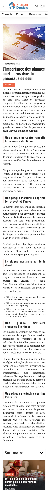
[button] (41, 453)
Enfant (10, 474)
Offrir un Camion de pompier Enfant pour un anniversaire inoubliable (21, 481)
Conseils (9, 85)
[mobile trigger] (5, 6)
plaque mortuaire (12, 150)
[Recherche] (36, 6)
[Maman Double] (18, 6)
